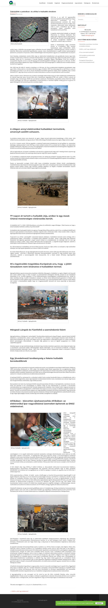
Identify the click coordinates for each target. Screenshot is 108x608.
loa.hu (90, 600)
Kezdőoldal (42, 3)
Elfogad (99, 603)
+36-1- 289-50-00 (65, 600)
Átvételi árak (95, 3)
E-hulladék (50, 3)
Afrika (24, 584)
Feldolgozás (87, 3)
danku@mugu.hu (89, 35)
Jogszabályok (78, 3)
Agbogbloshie (29, 584)
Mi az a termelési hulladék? (86, 52)
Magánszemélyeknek (67, 3)
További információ (89, 603)
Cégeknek (57, 3)
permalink (43, 584)
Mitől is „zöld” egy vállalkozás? (19, 591)
